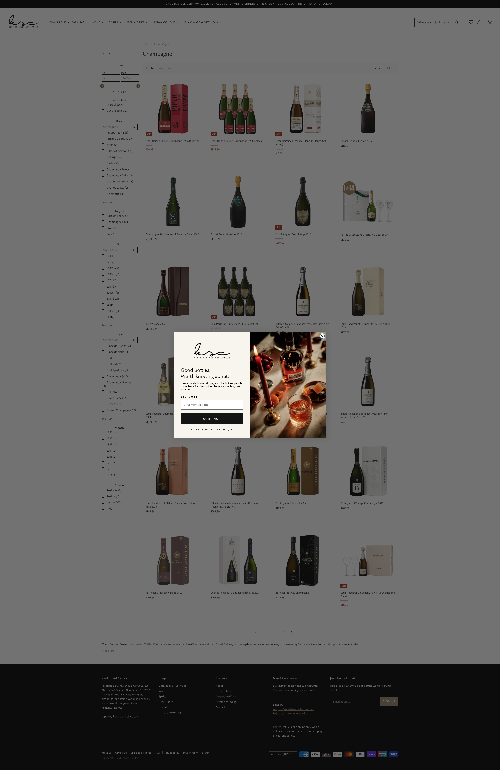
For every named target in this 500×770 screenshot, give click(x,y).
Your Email (189, 397)
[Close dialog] (322, 336)
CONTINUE (212, 418)
